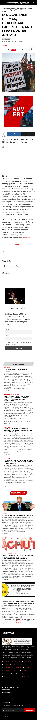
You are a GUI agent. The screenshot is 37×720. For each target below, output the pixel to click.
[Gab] (10, 665)
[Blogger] (2, 662)
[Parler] (24, 668)
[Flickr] (2, 665)
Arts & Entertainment (11, 394)
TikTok (16, 671)
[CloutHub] (12, 662)
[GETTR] (18, 665)
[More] (32, 49)
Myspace (18, 667)
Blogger (6, 661)
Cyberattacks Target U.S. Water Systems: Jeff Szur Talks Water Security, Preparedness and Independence (16, 398)
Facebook (28, 661)
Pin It (5, 251)
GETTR (22, 664)
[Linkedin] (22, 49)
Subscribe (29, 710)
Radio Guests (11, 8)
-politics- (7, 368)
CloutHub (17, 661)
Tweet (17, 244)
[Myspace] (13, 668)
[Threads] (22, 677)
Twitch (6, 674)
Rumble (6, 671)
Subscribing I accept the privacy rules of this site (18, 343)
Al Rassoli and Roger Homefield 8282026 (16, 370)
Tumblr (25, 671)
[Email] (27, 49)
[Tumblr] (21, 671)
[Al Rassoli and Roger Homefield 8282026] (18, 503)
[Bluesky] (12, 677)
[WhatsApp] (18, 49)
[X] (8, 49)
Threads (26, 677)
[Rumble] (2, 671)
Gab (14, 664)
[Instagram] (2, 668)
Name (7, 329)
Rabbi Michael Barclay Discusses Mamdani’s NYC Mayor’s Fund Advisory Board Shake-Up (18, 430)
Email (7, 336)
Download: (26, 237)
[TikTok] (12, 671)
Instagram (7, 667)
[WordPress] (17, 674)
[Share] (14, 134)
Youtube (7, 677)
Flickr (6, 664)
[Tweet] (28, 134)
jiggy (6, 45)
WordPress (22, 674)
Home (4, 8)
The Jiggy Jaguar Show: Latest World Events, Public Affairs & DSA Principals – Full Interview (18, 461)
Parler (28, 667)
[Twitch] (2, 674)
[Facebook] (4, 49)
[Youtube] (2, 677)
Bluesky (17, 677)
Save (14, 49)
